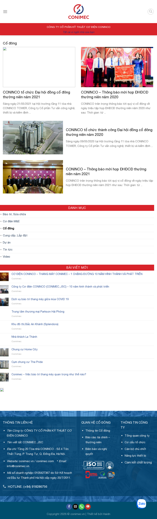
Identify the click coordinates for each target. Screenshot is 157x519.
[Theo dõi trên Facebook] (69, 507)
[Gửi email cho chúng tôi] (75, 507)
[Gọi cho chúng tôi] (81, 507)
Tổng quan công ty (137, 435)
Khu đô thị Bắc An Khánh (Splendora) (34, 324)
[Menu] (5, 11)
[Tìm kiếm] (151, 12)
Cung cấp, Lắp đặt (15, 235)
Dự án (7, 242)
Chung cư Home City (24, 349)
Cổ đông (8, 228)
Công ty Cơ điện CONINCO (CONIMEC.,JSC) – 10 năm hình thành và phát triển (60, 286)
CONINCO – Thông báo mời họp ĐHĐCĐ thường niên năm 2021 (106, 171)
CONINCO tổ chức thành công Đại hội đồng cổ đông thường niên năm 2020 (109, 132)
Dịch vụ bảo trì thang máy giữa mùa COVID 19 (40, 299)
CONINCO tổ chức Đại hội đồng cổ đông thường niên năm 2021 (36, 94)
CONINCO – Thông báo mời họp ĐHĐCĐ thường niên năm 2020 (114, 94)
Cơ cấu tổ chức (135, 442)
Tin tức (7, 249)
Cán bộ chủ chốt (135, 448)
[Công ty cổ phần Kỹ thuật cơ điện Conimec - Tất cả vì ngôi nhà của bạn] (79, 11)
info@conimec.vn (18, 466)
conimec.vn (26, 461)
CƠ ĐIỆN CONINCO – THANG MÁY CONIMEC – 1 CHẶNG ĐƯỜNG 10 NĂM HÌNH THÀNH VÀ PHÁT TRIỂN (76, 274)
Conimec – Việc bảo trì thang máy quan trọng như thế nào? (48, 374)
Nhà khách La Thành (24, 336)
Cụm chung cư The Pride (27, 361)
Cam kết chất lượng (138, 462)
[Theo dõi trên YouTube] (88, 507)
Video (6, 256)
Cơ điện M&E (11, 221)
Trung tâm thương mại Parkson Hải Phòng (37, 311)
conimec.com (45, 461)
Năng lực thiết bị (135, 455)
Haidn (106, 514)
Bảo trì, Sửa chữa (14, 214)
